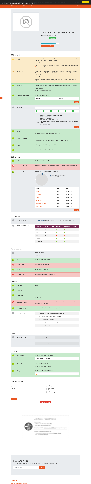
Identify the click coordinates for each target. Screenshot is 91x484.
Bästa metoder (51, 389)
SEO (49, 391)
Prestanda (50, 387)
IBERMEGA (15, 480)
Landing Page (39, 206)
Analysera (14, 398)
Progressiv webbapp (52, 392)
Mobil (13, 388)
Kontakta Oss (30, 5)
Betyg (24, 5)
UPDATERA (52, 38)
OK (85, 2)
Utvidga (76, 102)
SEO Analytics (15, 5)
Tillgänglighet (51, 388)
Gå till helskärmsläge (45, 402)
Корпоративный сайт (41, 203)
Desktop (14, 387)
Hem (21, 5)
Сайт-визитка (39, 200)
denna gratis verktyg (39, 66)
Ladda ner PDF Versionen (47, 45)
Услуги (37, 197)
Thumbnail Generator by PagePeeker (19, 483)
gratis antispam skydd (69, 302)
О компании (38, 194)
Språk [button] (77, 5)
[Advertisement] (59, 21)
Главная (37, 191)
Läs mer (35, 3)
